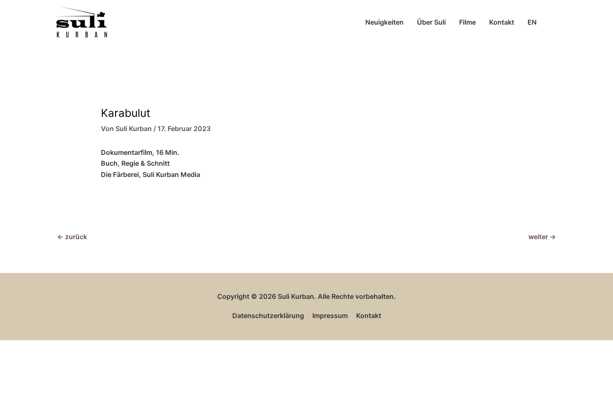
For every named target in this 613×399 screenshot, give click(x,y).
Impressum (330, 315)
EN (532, 22)
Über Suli (431, 22)
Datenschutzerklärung (268, 315)
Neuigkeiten (384, 22)
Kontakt (501, 22)
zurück (72, 236)
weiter (542, 236)
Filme (467, 22)
